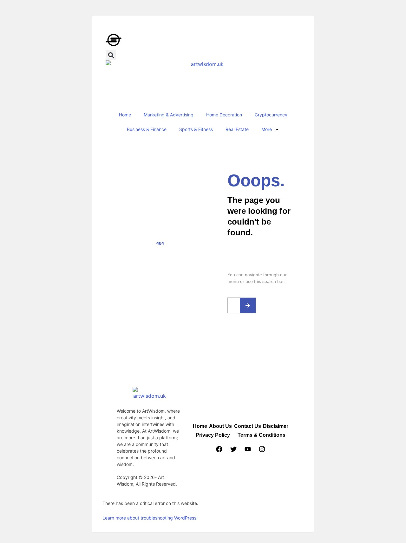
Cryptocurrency (271, 114)
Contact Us (247, 426)
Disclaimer (275, 426)
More (266, 129)
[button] (111, 55)
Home (125, 114)
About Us (220, 426)
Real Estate (237, 129)
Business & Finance (147, 129)
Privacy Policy (213, 435)
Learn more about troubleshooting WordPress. (150, 517)
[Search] (248, 305)
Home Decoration (224, 114)
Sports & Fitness (196, 129)
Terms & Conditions (261, 435)
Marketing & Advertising (168, 114)
